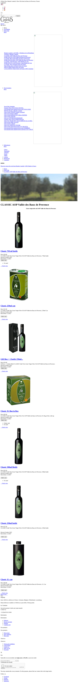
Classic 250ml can (8, 306)
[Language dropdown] (2, 4)
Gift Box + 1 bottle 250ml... (12, 359)
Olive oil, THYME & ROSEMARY (13, 118)
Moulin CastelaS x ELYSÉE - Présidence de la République (19, 53)
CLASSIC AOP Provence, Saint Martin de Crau (16, 61)
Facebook (6, 676)
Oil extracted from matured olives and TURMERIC (17, 128)
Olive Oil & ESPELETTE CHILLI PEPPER (15, 115)
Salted (5, 155)
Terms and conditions (9, 644)
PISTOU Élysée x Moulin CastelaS (13, 110)
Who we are (7, 648)
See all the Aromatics (9, 106)
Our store (6, 649)
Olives (5, 149)
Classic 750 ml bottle (9, 251)
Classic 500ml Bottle (9, 467)
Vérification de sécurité (6, 662)
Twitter (5, 678)
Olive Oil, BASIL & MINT (11, 113)
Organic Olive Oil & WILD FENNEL (14, 108)
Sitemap (6, 623)
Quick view (4, 266)
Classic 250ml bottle (9, 523)
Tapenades (6, 151)
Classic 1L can (6, 579)
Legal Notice (7, 645)
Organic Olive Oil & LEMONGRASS (14, 119)
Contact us (6, 647)
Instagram (6, 681)
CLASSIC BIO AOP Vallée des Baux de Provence (17, 58)
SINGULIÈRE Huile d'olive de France (14, 67)
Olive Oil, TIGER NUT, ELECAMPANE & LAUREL (18, 121)
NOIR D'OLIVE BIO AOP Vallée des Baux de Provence (18, 60)
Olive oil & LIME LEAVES (11, 122)
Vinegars (6, 152)
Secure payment (8, 622)
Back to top (4, 594)
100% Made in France (30, 166)
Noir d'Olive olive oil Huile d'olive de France (15, 66)
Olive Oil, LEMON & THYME (12, 125)
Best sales (6, 635)
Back (5, 32)
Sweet (5, 154)
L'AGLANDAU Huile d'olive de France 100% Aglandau (18, 68)
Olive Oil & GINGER (9, 116)
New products (7, 634)
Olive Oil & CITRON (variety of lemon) (14, 112)
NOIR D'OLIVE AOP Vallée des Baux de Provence (17, 57)
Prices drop (7, 633)
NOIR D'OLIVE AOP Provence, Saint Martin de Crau (18, 63)
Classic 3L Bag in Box (9, 411)
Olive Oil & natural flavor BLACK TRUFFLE (16, 126)
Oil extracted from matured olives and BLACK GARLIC (18, 129)
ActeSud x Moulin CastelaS (11, 54)
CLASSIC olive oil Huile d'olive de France (15, 64)
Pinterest (6, 679)
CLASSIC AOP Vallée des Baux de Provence (15, 55)
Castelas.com (7, 624)
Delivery (6, 620)
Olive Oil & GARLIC (9, 123)
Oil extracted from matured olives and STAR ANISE (17, 109)
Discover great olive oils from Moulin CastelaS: (13, 166)
